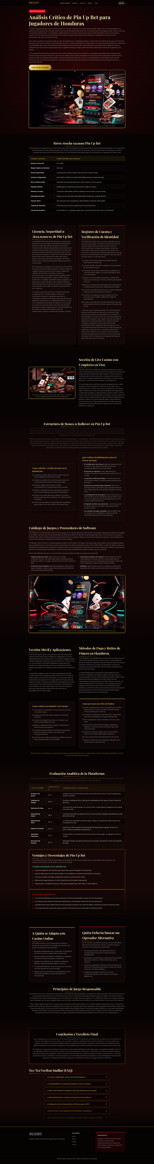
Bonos (75, 3)
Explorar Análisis (40, 67)
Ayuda (74, 1144)
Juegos (82, 3)
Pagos (90, 3)
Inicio (73, 1136)
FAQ (96, 3)
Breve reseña (65, 3)
